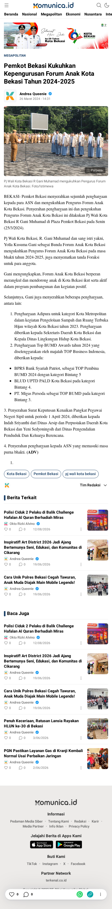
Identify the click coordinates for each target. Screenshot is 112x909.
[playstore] (69, 845)
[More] (81, 529)
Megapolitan (15, 55)
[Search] (99, 5)
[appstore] (41, 845)
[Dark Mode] (107, 5)
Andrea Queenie (33, 94)
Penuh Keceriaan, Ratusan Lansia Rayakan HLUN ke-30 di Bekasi (41, 723)
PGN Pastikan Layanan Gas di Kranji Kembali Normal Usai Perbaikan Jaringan (43, 753)
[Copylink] (90, 894)
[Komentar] (26, 894)
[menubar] (6, 5)
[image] (97, 520)
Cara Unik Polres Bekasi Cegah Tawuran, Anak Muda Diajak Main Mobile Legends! (40, 580)
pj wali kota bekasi (80, 474)
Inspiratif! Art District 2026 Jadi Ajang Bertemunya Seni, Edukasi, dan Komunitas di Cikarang (43, 547)
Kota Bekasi (17, 474)
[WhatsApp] (80, 894)
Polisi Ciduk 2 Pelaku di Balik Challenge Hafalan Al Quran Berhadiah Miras (39, 515)
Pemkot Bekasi (46, 474)
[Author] (10, 96)
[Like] (11, 894)
